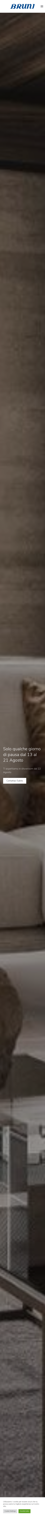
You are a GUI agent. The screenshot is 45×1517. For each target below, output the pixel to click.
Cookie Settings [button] (10, 1511)
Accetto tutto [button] (24, 1511)
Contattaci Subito (14, 780)
